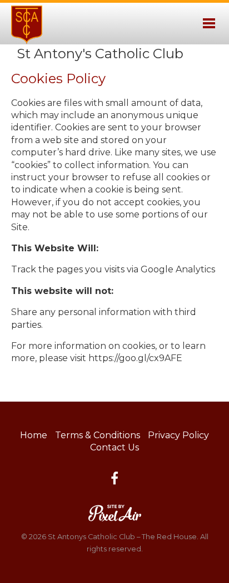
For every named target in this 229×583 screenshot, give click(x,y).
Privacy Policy (178, 435)
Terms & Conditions (97, 435)
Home (33, 435)
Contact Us (114, 447)
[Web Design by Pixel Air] (114, 512)
